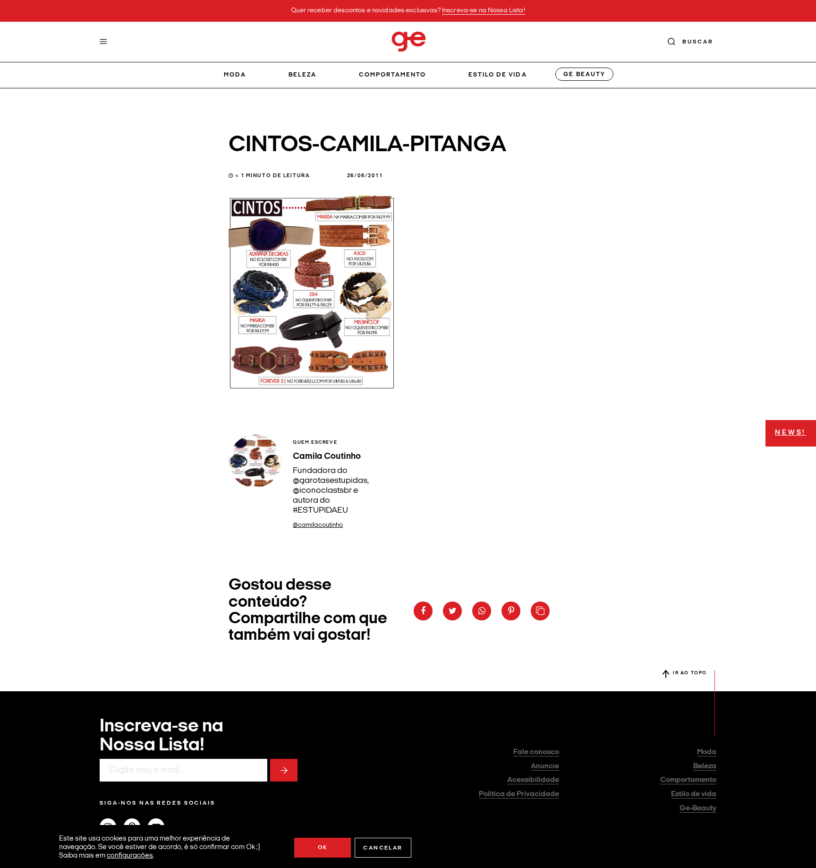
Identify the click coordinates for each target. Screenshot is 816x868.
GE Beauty (584, 74)
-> (284, 770)
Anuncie (545, 766)
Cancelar (382, 848)
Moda (235, 75)
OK (323, 848)
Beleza (302, 75)
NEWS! (790, 433)
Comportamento (392, 75)
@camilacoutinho (318, 525)
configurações (130, 855)
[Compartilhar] (423, 611)
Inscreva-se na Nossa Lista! (483, 10)
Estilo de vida (497, 75)
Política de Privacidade (519, 794)
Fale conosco (536, 752)
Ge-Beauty (698, 808)
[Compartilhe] (540, 611)
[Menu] (103, 41)
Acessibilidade (533, 780)
